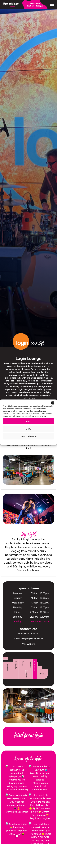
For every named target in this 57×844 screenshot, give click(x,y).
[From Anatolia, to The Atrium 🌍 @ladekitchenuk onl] (40, 778)
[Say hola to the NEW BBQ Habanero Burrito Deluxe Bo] (40, 807)
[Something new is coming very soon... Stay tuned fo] (17, 807)
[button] (52, 402)
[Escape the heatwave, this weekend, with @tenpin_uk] (17, 778)
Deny (28, 428)
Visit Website (28, 644)
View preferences (28, 436)
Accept (28, 421)
